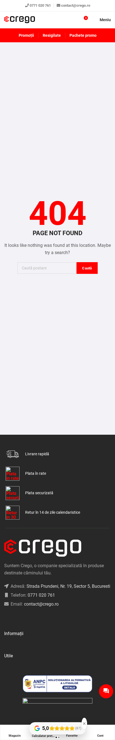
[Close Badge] (84, 723)
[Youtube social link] (26, 618)
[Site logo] (19, 20)
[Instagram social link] (12, 618)
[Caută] (73, 19)
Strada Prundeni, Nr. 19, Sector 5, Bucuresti (68, 586)
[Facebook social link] (5, 618)
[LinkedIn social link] (19, 618)
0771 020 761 (40, 5)
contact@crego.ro (75, 5)
